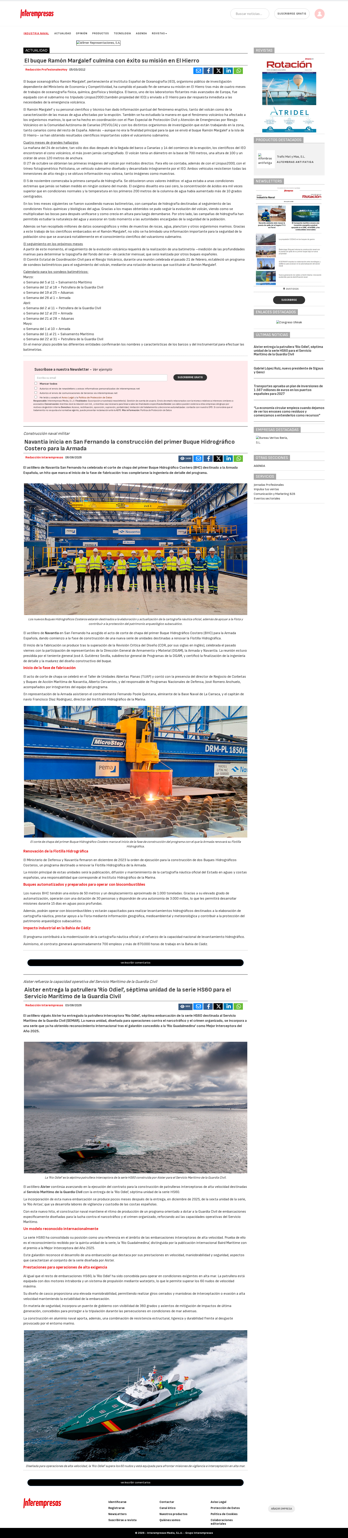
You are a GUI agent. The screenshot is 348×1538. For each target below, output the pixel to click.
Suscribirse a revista (122, 1520)
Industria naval (36, 33)
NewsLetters (117, 1514)
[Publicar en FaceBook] (208, 71)
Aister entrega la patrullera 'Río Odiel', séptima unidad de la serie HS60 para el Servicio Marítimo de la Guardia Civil (288, 350)
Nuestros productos (173, 1514)
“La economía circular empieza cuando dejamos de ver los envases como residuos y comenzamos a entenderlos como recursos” (289, 411)
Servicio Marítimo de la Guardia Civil (54, 1192)
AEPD (118, 410)
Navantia (52, 633)
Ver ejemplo (102, 369)
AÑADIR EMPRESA (281, 1508)
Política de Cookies (224, 1514)
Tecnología (122, 33)
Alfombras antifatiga (295, 162)
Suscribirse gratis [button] (292, 13)
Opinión (81, 33)
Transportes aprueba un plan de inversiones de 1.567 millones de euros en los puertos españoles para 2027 (288, 390)
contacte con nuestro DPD (199, 407)
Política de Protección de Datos (95, 397)
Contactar (167, 1502)
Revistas (158, 33)
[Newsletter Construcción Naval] (291, 236)
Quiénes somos (170, 1520)
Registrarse (116, 1508)
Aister (45, 1187)
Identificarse (117, 1502)
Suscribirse (289, 300)
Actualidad (62, 33)
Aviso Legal (68, 397)
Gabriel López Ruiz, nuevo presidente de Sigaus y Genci (288, 370)
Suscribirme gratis (190, 377)
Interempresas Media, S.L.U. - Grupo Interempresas (180, 1533)
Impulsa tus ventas (266, 489)
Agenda (141, 33)
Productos (100, 33)
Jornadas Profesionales (269, 485)
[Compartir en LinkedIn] (228, 71)
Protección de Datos (225, 1508)
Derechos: (66, 407)
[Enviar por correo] (198, 71)
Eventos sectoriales (267, 499)
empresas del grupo (215, 404)
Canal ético (168, 1508)
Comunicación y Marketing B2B (274, 494)
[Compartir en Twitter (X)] (218, 71)
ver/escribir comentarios (135, 962)
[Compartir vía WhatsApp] (238, 71)
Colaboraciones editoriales (222, 1522)
